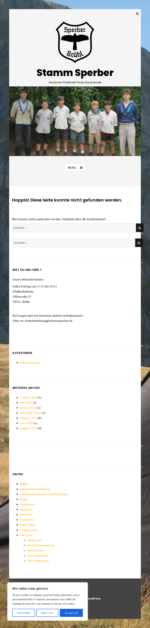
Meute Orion (35, 550)
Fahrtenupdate (30, 363)
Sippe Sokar (28, 525)
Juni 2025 (26, 423)
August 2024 (28, 428)
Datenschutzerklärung (35, 489)
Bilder (24, 484)
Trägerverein (28, 530)
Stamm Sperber (75, 72)
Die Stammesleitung (40, 545)
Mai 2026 (26, 403)
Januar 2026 (28, 408)
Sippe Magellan (37, 555)
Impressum (27, 504)
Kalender (26, 509)
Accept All (71, 612)
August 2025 (28, 418)
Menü (72, 168)
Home (24, 499)
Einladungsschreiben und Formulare (44, 494)
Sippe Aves (34, 540)
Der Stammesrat (38, 561)
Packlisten (27, 520)
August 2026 (28, 397)
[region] (47, 601)
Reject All (47, 612)
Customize (23, 612)
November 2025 (30, 413)
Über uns (26, 535)
